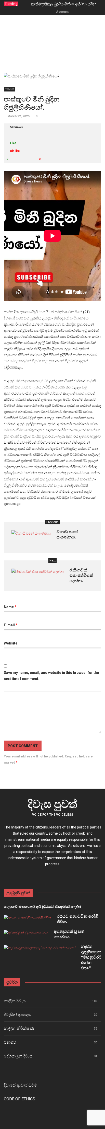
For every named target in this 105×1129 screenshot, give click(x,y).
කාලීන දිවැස (15, 1000)
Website (10, 643)
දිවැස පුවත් (52, 804)
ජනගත (9, 89)
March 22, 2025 (18, 116)
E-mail (10, 625)
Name (10, 607)
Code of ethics (19, 1099)
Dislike (15, 151)
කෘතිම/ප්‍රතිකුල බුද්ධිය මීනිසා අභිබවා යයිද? (63, 4)
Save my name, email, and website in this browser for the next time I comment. (51, 676)
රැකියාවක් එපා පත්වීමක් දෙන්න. (81, 575)
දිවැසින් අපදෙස (17, 1014)
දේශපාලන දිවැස (18, 1056)
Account (62, 12)
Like (13, 143)
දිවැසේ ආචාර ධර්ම (20, 1085)
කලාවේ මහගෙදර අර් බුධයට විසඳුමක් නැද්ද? (43, 906)
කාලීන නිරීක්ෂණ (19, 1028)
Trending (11, 4)
